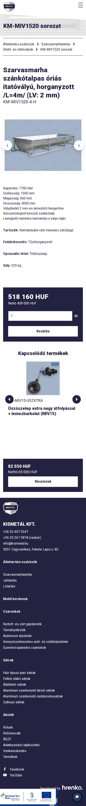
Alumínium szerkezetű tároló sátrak (29, 690)
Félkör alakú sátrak (16, 679)
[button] (9, 399)
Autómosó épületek (17, 636)
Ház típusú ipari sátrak (19, 673)
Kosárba (43, 331)
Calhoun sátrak (13, 702)
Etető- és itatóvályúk (18, 49)
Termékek (10, 757)
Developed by (50, 788)
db (76, 316)
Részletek (43, 482)
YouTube (16, 775)
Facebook (17, 769)
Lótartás (9, 586)
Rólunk (8, 727)
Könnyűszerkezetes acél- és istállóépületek (35, 642)
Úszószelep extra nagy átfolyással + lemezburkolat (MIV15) (41, 411)
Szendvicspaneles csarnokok (24, 648)
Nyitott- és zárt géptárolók (22, 624)
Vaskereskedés (14, 751)
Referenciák (12, 733)
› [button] (79, 145)
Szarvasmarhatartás (55, 44)
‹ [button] (7, 145)
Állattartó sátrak (14, 685)
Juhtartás (10, 580)
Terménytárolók (14, 630)
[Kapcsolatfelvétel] (77, 797)
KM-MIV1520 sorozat (56, 49)
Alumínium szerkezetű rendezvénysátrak (33, 696)
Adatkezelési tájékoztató (21, 745)
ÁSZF (7, 739)
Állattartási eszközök (18, 44)
